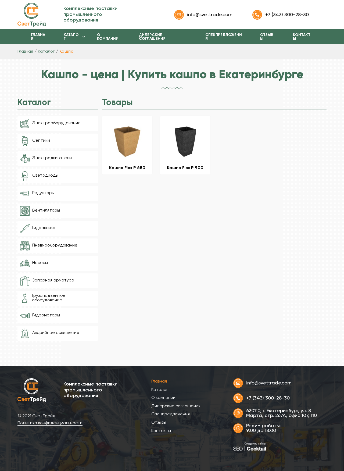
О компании (108, 37)
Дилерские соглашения (152, 37)
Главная (38, 37)
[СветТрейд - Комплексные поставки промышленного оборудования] (32, 15)
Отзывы (266, 37)
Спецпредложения (223, 37)
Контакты (301, 37)
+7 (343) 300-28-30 (287, 14)
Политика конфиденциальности (50, 423)
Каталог (71, 37)
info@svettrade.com (209, 14)
